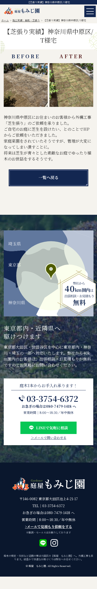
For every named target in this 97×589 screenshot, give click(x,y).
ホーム (5, 20)
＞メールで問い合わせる (48, 437)
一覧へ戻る (48, 177)
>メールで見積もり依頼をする (48, 526)
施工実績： (26, 20)
